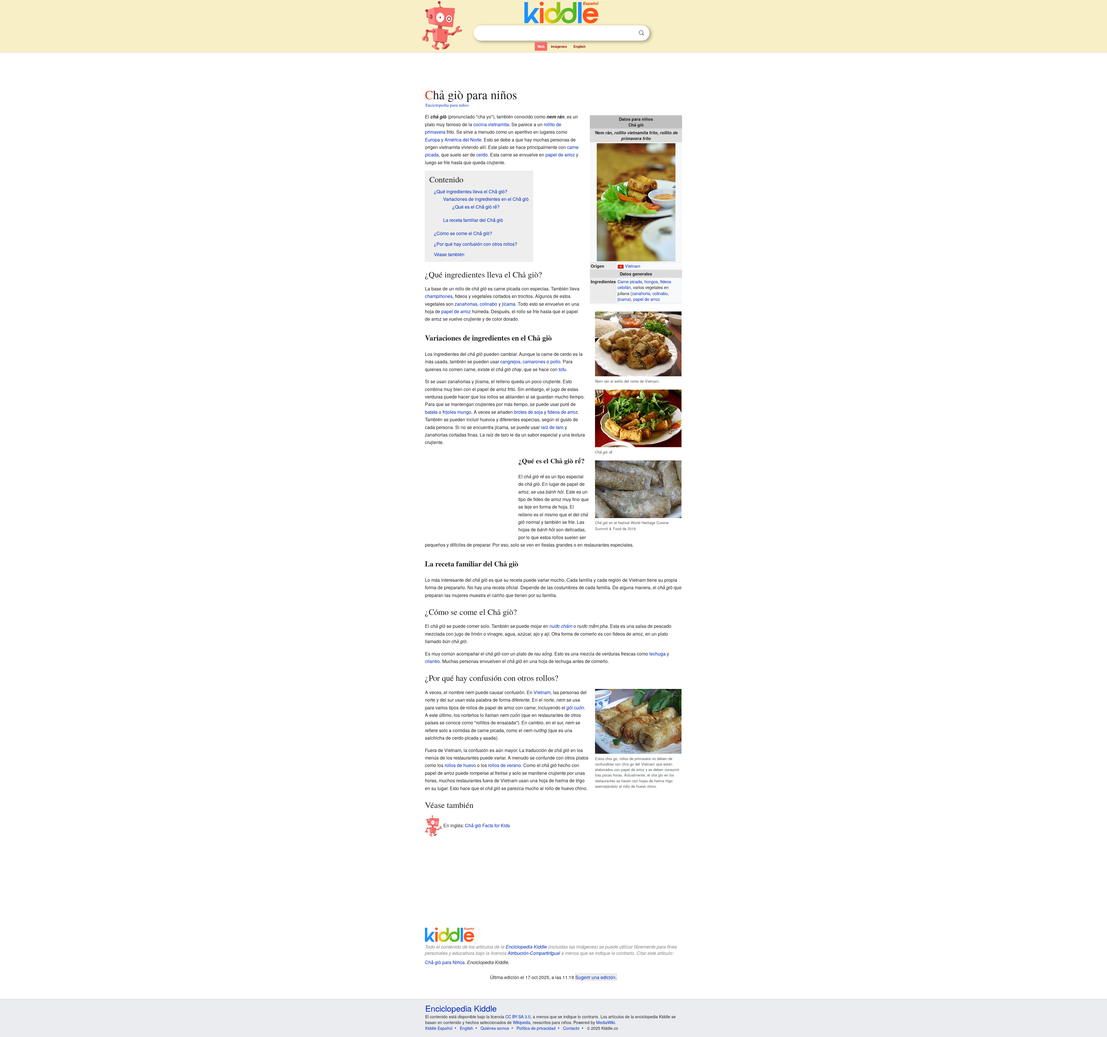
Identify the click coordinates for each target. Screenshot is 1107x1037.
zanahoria (641, 293)
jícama (623, 299)
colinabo (660, 293)
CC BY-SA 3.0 (517, 1016)
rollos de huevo (460, 765)
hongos (651, 281)
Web (541, 46)
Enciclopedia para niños (447, 105)
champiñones (439, 296)
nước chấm (560, 626)
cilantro (432, 661)
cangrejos (510, 361)
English (579, 46)
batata (431, 412)
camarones (534, 361)
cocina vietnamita (491, 124)
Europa (432, 139)
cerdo (482, 154)
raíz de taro (552, 427)
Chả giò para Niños (445, 962)
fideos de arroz (562, 412)
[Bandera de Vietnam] (620, 266)
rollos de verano (504, 765)
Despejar (630, 33)
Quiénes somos (495, 1028)
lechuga (657, 653)
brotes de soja (528, 412)
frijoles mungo (457, 412)
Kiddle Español (438, 1028)
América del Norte (463, 139)
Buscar (641, 33)
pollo (555, 361)
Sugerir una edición (595, 977)
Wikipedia (521, 1022)
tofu (562, 369)
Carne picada (629, 281)
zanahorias (466, 304)
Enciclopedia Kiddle (526, 946)
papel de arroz (646, 299)
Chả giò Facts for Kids (487, 825)
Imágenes (559, 46)
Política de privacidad (536, 1028)
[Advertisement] (553, 69)
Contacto (571, 1028)
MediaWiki (605, 1022)
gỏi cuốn (575, 707)
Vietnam (632, 266)
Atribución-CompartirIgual (534, 953)
